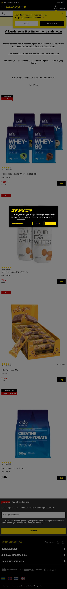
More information (21, 218)
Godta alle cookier (50, 223)
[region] (33, 216)
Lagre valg (38, 223)
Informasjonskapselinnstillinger (17, 223)
